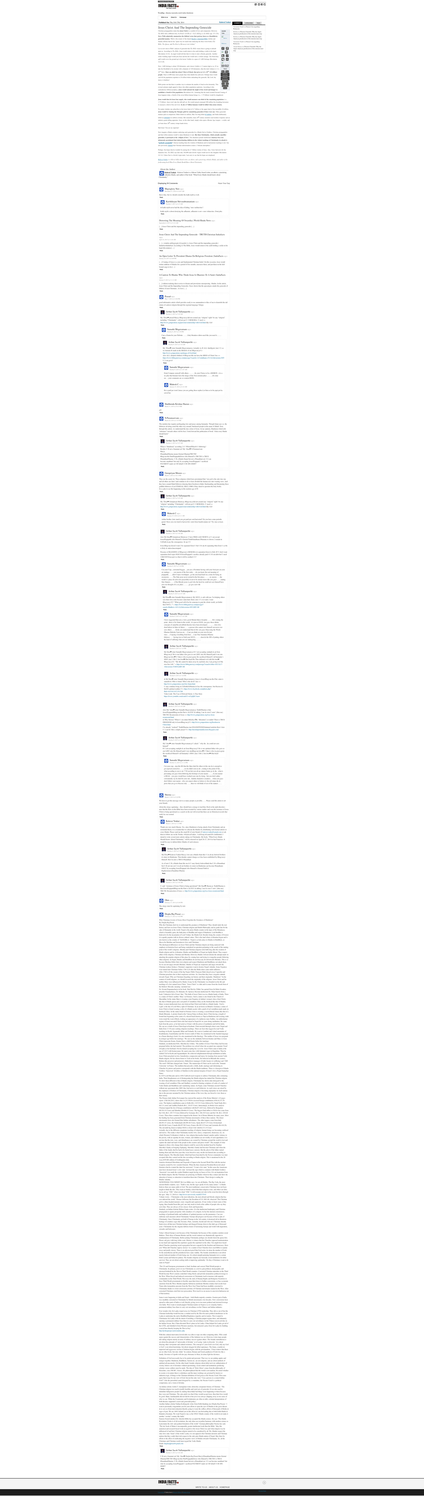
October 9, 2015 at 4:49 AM (176, 706)
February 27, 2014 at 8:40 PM (174, 902)
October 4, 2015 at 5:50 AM (175, 851)
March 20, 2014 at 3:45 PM (173, 420)
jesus (227, 84)
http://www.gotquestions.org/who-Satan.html (179, 684)
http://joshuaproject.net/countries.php (172, 1330)
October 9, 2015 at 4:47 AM (176, 594)
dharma (168, 13)
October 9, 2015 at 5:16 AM (176, 344)
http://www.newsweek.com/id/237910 (192, 1194)
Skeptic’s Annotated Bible (199, 39)
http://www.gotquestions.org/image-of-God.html (179, 353)
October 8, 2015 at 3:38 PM (175, 566)
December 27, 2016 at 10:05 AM (174, 191)
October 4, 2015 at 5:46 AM (174, 533)
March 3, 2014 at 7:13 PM (174, 823)
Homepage (183, 17)
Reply (161, 197)
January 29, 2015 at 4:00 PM (167, 258)
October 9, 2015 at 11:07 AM (178, 370)
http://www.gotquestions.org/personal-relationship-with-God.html (183, 322)
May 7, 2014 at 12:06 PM (172, 299)
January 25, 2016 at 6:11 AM (176, 516)
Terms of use (186, 1492)
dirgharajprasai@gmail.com (173, 1443)
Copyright (161, 1492)
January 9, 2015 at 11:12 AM (168, 280)
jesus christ (225, 86)
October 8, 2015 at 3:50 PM (175, 332)
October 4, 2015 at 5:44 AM (174, 314)
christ (227, 71)
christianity (225, 81)
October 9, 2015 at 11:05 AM (178, 616)
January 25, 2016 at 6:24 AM (178, 387)
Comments (237, 23)
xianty (225, 88)
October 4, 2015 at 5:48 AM (174, 882)
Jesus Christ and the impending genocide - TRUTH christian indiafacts (192, 234)
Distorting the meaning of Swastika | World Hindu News (185, 220)
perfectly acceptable (165, 143)
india (184, 13)
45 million (208, 114)
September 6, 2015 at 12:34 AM (168, 223)
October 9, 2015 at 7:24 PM (178, 675)
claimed (170, 145)
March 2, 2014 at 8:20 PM (172, 797)
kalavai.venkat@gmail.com (212, 832)
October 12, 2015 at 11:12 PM (179, 763)
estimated (167, 117)
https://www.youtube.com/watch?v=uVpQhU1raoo (182, 696)
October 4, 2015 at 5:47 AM (174, 443)
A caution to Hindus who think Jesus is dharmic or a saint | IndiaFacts (192, 274)
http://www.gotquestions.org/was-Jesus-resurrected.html (204, 891)
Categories (249, 23)
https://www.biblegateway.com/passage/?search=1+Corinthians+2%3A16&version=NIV (193, 358)
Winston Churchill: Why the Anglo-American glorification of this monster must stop (247, 33)
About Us (174, 17)
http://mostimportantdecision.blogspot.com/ (204, 729)
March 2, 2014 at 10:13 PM (173, 475)
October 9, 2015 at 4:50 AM (176, 740)
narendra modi (177, 13)
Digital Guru (262, 1491)
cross (223, 84)
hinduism (190, 13)
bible (223, 71)
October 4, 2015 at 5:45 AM (174, 498)
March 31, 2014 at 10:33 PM (173, 406)
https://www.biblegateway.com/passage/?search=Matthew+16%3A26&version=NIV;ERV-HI (183, 605)
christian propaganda (225, 78)
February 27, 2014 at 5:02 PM (174, 916)
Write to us (164, 17)
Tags (258, 23)
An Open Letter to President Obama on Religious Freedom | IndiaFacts (191, 255)
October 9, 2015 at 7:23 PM (178, 648)
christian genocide (225, 74)
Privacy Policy (177, 1492)
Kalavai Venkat (225, 22)
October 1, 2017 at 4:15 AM (174, 204)
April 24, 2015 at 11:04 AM (167, 240)
